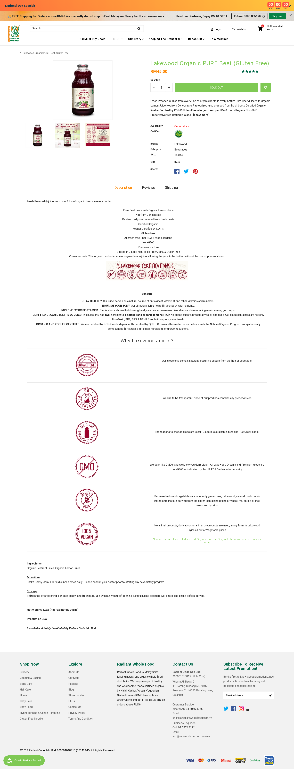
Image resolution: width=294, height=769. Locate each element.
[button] (250, 71)
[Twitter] (225, 710)
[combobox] (87, 28)
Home (23, 695)
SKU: (153, 154)
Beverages (180, 149)
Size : (153, 161)
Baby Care (26, 701)
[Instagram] (241, 710)
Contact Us (74, 707)
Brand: (154, 143)
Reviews (148, 187)
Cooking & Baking (30, 677)
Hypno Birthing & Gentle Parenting (40, 712)
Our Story (73, 677)
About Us (73, 672)
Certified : (155, 131)
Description (123, 187)
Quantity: (155, 80)
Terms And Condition (80, 718)
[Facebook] (233, 710)
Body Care (26, 683)
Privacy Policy (76, 712)
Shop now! (277, 16)
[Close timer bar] (290, 6)
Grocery (24, 672)
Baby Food (26, 707)
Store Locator (76, 695)
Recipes (73, 683)
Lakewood (180, 144)
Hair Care (25, 689)
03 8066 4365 (194, 709)
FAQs (71, 701)
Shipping (171, 187)
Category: (155, 149)
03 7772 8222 (186, 727)
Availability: (156, 126)
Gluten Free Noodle (31, 718)
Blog (71, 689)
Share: (154, 169)
